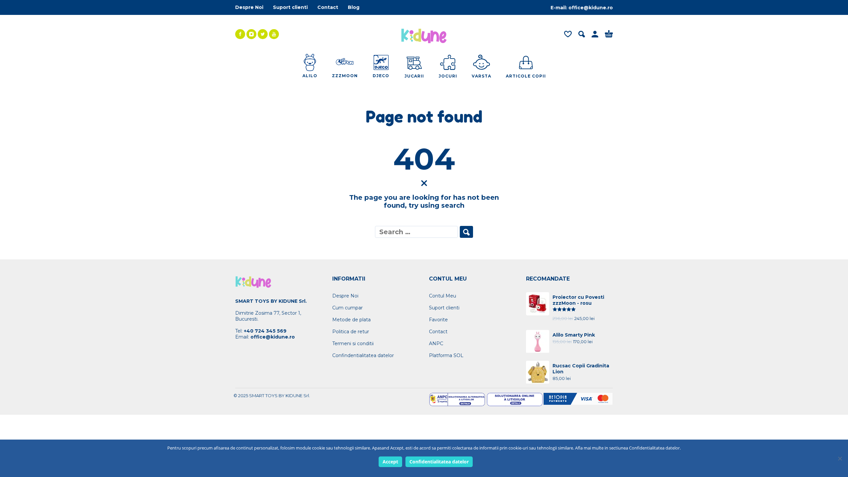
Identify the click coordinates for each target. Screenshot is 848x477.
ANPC (436, 343)
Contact (327, 7)
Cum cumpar (347, 308)
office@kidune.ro (590, 8)
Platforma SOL (446, 355)
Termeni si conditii (353, 343)
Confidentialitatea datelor (439, 461)
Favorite (438, 320)
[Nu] (839, 458)
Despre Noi (249, 7)
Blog (353, 7)
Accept (390, 461)
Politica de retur (350, 332)
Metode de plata (351, 320)
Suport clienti (290, 7)
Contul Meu (442, 296)
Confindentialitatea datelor (363, 355)
